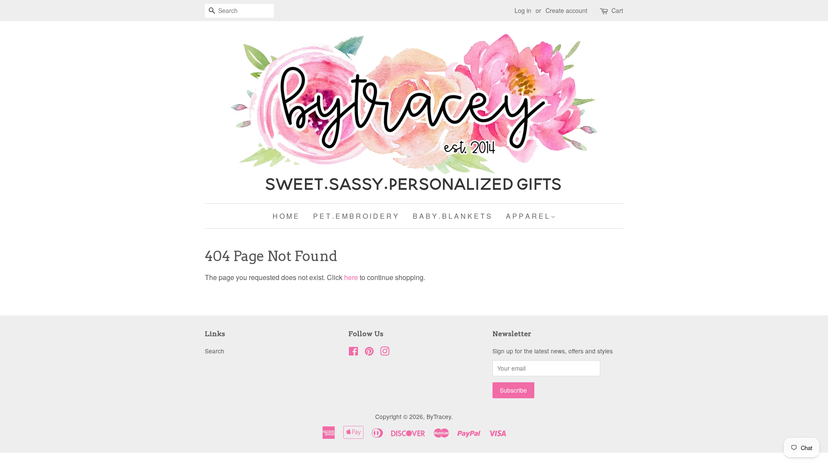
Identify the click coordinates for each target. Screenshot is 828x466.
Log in (522, 10)
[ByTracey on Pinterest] (369, 352)
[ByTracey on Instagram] (384, 352)
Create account (566, 10)
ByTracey (439, 416)
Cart (617, 10)
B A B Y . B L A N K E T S (452, 216)
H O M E (285, 216)
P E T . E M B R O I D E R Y (355, 216)
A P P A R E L (528, 216)
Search (214, 350)
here (351, 277)
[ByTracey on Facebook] (353, 352)
